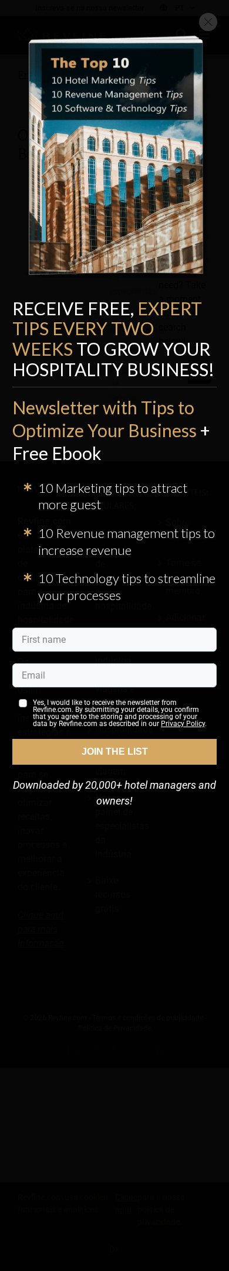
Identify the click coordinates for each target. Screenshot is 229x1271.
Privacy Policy (183, 724)
